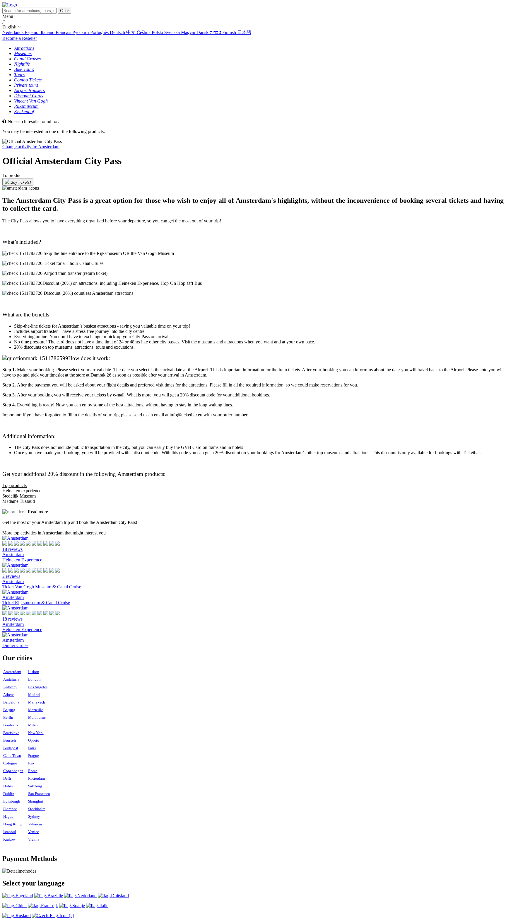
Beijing (9, 710)
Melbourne (37, 717)
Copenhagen (13, 771)
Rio (31, 763)
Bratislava (11, 732)
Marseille (35, 710)
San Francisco (39, 793)
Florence (10, 809)
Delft (7, 778)
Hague (8, 816)
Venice (33, 832)
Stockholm (36, 809)
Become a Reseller (19, 38)
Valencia (35, 824)
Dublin (8, 793)
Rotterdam (36, 778)
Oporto (33, 740)
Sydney (34, 816)
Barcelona (11, 702)
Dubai (8, 786)
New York (36, 732)
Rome (32, 771)
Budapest (10, 748)
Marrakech (36, 702)
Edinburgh (11, 801)
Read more (38, 511)
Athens (8, 694)
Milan (33, 725)
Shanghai (35, 801)
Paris (32, 748)
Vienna (33, 839)
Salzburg (35, 786)
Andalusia (11, 679)
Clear (64, 10)
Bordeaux (11, 725)
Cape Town (12, 755)
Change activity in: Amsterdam (30, 146)
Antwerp (10, 687)
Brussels (9, 740)
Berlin (8, 717)
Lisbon (33, 672)
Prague (33, 755)
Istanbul (9, 832)
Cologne (10, 763)
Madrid (34, 694)
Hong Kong (12, 824)
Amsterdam (12, 672)
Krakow (9, 839)
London (34, 679)
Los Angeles (37, 687)
